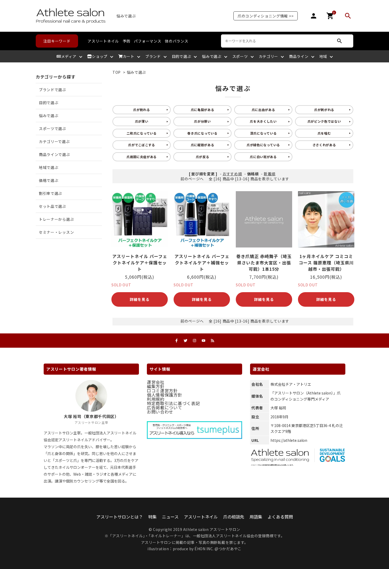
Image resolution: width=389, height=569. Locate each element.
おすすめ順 (232, 173)
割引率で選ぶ (50, 193)
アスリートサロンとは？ (119, 516)
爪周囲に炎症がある (141, 156)
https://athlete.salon (288, 440)
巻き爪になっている (202, 133)
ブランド (153, 56)
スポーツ (240, 56)
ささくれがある (324, 145)
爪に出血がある (263, 109)
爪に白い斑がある (263, 156)
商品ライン (299, 56)
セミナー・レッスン (56, 232)
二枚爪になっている (141, 133)
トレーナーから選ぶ (56, 219)
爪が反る (202, 156)
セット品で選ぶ (52, 206)
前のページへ (192, 178)
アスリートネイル (103, 41)
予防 (126, 41)
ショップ (99, 56)
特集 (152, 516)
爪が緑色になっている (263, 145)
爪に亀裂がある (202, 109)
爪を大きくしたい (263, 121)
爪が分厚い (202, 121)
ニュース (170, 516)
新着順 (269, 173)
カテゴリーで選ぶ (54, 141)
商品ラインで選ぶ (54, 154)
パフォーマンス (147, 41)
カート (128, 56)
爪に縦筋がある (202, 145)
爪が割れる (141, 109)
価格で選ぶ (48, 180)
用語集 (256, 516)
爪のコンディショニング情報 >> (265, 16)
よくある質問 (280, 516)
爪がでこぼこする (141, 145)
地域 (323, 56)
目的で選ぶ (181, 56)
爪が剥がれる (324, 109)
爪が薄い (141, 121)
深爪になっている (263, 133)
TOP (116, 72)
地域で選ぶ (48, 167)
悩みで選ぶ (211, 56)
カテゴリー (268, 56)
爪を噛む (324, 133)
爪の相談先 (233, 516)
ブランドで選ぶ (52, 89)
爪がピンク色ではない (324, 121)
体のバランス (176, 41)
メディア (68, 56)
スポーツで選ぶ (52, 128)
